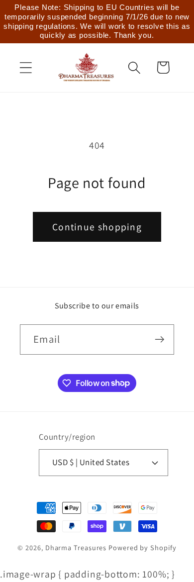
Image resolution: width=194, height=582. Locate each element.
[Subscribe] (159, 339)
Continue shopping (97, 226)
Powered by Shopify (142, 547)
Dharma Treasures (76, 547)
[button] (25, 67)
